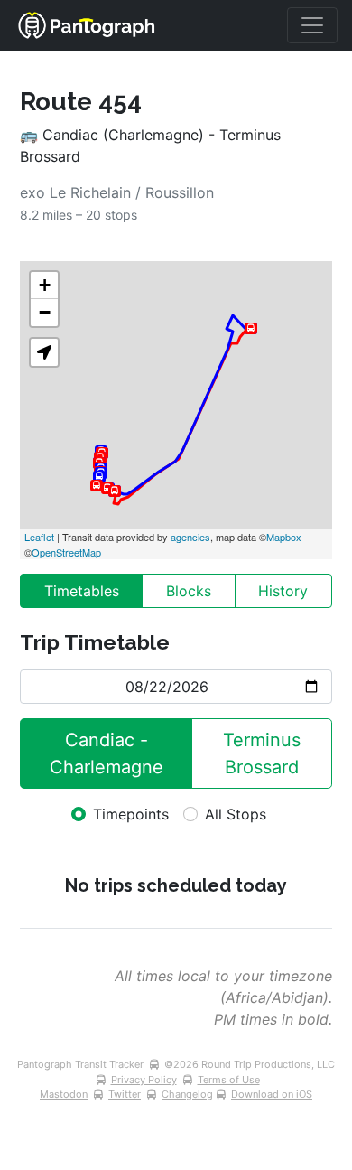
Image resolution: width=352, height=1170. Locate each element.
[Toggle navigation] (312, 25)
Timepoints (131, 814)
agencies (190, 536)
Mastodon (64, 1094)
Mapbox (283, 536)
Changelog (187, 1094)
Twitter (124, 1094)
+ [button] (45, 285)
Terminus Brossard (264, 753)
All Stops (235, 814)
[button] (44, 352)
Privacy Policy (144, 1079)
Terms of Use (229, 1079)
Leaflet (39, 536)
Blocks (188, 591)
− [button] (45, 312)
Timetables (81, 591)
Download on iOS (271, 1094)
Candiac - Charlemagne (106, 753)
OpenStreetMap (66, 552)
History (283, 591)
